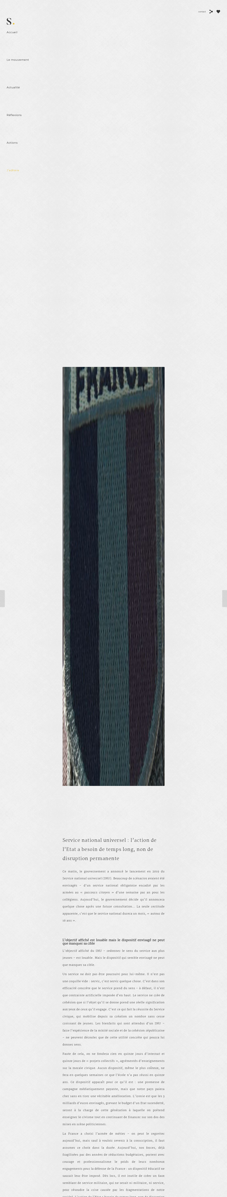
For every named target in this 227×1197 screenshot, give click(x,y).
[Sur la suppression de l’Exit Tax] (2, 598)
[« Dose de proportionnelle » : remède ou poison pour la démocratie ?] (224, 598)
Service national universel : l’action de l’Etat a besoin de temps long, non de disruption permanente (110, 850)
